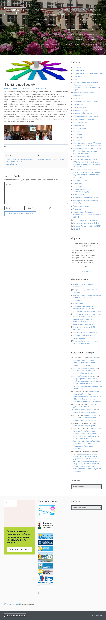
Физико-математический (84, 250)
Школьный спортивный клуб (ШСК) (87, 226)
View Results (86, 272)
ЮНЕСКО (96, 25)
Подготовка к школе (81, 156)
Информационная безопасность (85, 116)
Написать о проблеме (19, 549)
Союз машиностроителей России (80, 29)
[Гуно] (45, 568)
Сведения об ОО (41, 10)
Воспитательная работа (79, 25)
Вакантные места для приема (84, 412)
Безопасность (64, 20)
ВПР (75, 79)
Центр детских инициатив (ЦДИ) (86, 223)
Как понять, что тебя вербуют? (85, 332)
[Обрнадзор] (45, 574)
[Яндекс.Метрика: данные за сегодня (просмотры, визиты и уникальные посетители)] (11, 604)
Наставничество (79, 125)
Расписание (78, 183)
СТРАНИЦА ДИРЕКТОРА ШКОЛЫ (58, 15)
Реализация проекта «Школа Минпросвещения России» (78, 34)
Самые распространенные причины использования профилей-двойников (87, 297)
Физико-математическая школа (86, 15)
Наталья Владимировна (82, 368)
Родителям (77, 186)
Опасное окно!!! (79, 303)
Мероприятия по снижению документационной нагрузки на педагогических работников (69, 46)
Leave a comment (41, 88)
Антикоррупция (79, 67)
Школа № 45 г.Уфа (15, 11)
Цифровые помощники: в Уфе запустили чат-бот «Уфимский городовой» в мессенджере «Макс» (87, 308)
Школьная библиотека (92, 20)
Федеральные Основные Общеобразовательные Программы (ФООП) (87, 214)
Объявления (78, 134)
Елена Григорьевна (10, 88)
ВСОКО (99, 29)
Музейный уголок (80, 122)
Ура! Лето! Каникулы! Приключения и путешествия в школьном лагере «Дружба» (86, 417)
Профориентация (80, 180)
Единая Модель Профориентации (87, 39)
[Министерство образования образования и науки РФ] (45, 545)
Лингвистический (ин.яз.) (84, 263)
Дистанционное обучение (45, 20)
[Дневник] (45, 538)
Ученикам (77, 209)
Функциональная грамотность (85, 220)
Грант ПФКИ (78, 98)
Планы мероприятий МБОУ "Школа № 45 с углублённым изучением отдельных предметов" (87, 151)
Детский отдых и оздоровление (85, 101)
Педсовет (77, 140)
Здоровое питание (80, 110)
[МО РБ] (45, 551)
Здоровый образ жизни (82, 113)
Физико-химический (83, 253)
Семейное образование (57, 25)
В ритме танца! (79, 76)
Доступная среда (80, 107)
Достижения (78, 104)
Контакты (55, 10)
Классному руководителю (83, 119)
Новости (77, 20)
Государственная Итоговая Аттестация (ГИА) (81, 10)
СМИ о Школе (78, 195)
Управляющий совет (81, 206)
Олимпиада (77, 137)
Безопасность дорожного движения (87, 73)
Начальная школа (80, 128)
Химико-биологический (84, 260)
